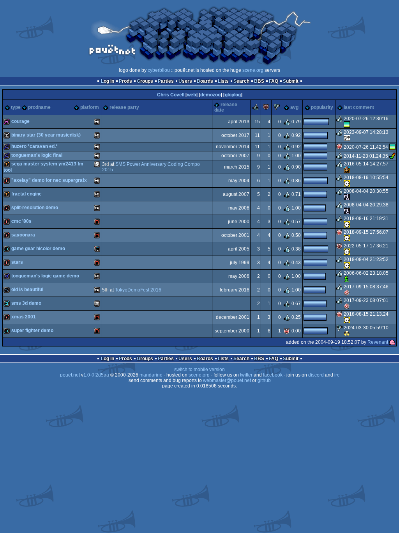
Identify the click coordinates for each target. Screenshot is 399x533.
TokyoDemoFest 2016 (138, 290)
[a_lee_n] (347, 279)
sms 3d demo (26, 303)
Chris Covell (170, 95)
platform (89, 107)
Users (185, 81)
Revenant (377, 342)
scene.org (252, 70)
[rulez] (255, 108)
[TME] (392, 156)
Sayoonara (23, 235)
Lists (223, 81)
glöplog (233, 95)
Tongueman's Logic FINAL (36, 155)
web (191, 95)
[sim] (347, 170)
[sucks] (277, 108)
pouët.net (70, 375)
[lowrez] (347, 334)
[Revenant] (392, 342)
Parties (166, 81)
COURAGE (20, 121)
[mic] (347, 197)
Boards (205, 81)
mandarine (150, 375)
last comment (359, 107)
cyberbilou (159, 70)
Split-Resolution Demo (34, 207)
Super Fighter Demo (32, 330)
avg (294, 107)
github (264, 380)
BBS (259, 81)
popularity (322, 107)
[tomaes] (347, 125)
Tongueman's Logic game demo (45, 276)
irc (336, 375)
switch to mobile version (199, 369)
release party (124, 107)
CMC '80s (21, 221)
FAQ (273, 81)
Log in (107, 81)
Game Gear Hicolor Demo (38, 248)
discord (316, 375)
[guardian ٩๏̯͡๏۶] (347, 184)
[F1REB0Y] (347, 138)
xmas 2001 (23, 317)
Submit (290, 81)
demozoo (210, 95)
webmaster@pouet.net (227, 380)
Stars (17, 262)
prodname (39, 107)
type (16, 107)
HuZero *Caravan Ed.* (34, 146)
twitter (246, 375)
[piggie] (266, 108)
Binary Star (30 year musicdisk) (46, 135)
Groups (145, 81)
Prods (125, 81)
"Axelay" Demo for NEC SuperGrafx (49, 180)
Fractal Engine (26, 194)
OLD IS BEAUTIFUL (27, 289)
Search (241, 81)
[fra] (347, 293)
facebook (272, 375)
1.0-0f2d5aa (96, 375)
